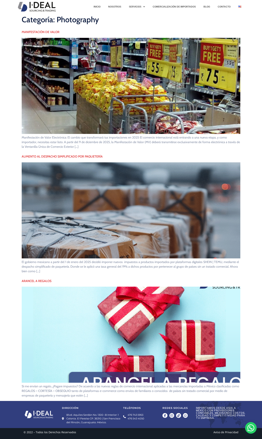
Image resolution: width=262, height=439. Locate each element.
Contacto (224, 6)
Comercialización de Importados (174, 6)
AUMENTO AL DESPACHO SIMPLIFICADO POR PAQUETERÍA (62, 156)
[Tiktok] (178, 415)
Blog (207, 6)
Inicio (97, 6)
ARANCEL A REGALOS (36, 281)
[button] (137, 7)
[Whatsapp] (185, 415)
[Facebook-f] (164, 415)
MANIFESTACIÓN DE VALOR (40, 32)
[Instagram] (171, 415)
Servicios (135, 6)
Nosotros (114, 6)
